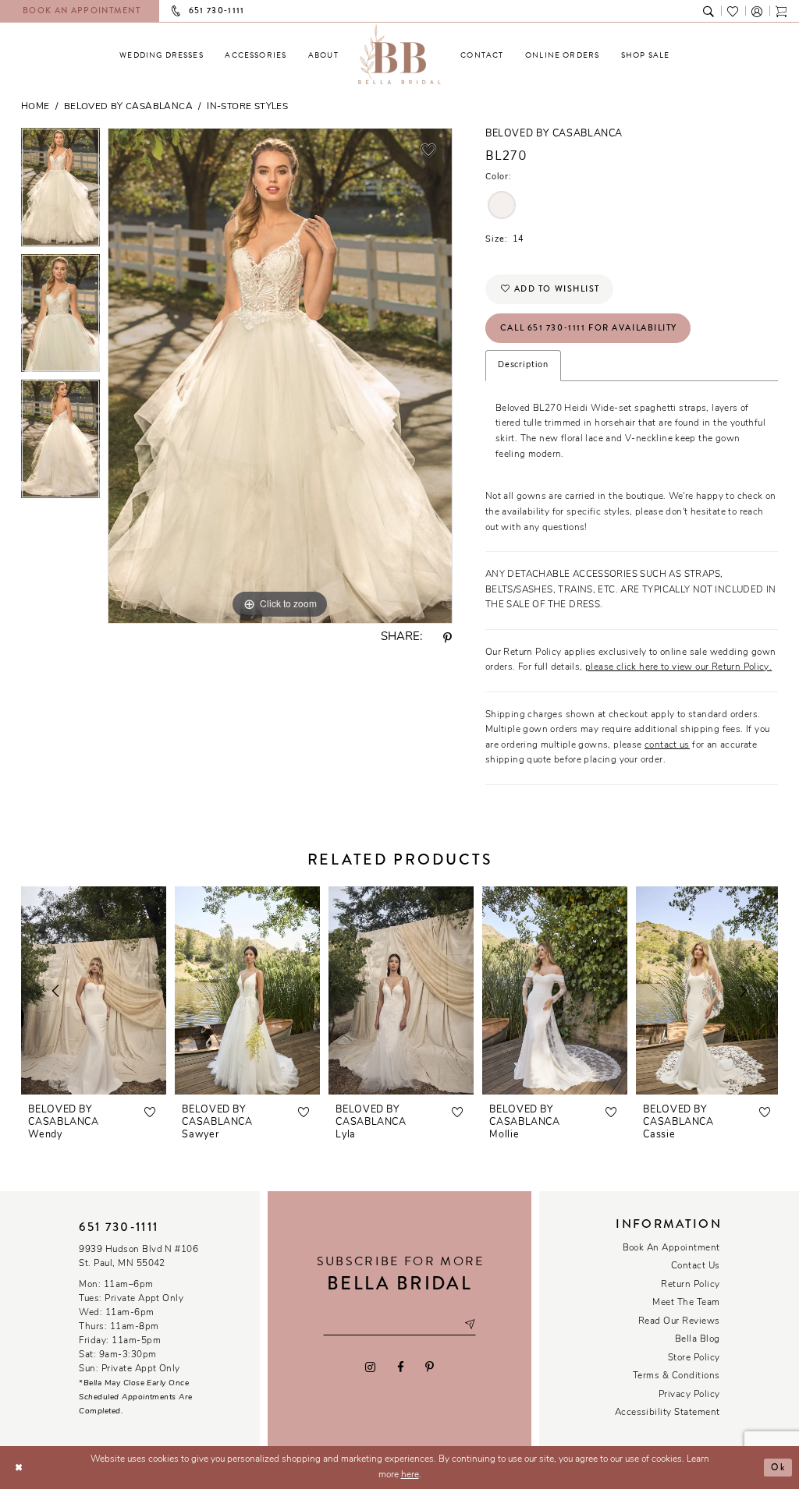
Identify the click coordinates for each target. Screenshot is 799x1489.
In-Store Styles (247, 106)
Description (523, 365)
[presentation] (93, 990)
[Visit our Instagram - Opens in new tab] (370, 1367)
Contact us (695, 1266)
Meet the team (685, 1302)
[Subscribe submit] (469, 1324)
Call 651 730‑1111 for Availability (588, 327)
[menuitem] (161, 54)
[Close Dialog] (18, 1467)
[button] (757, 10)
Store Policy (694, 1358)
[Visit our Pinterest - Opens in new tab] (429, 1367)
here (410, 1475)
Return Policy (690, 1284)
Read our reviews (679, 1321)
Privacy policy (689, 1394)
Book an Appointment (671, 1248)
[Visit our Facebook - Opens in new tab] (399, 1367)
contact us (667, 745)
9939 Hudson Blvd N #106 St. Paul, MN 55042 (138, 1256)
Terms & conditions (676, 1376)
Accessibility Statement (667, 1412)
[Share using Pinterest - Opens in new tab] (448, 638)
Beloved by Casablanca (128, 106)
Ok (778, 1467)
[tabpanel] (60, 191)
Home (35, 106)
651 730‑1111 (118, 1227)
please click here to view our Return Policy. (678, 667)
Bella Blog (697, 1339)
